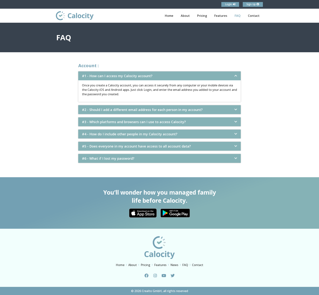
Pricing (202, 16)
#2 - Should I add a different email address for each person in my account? (142, 109)
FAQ (238, 16)
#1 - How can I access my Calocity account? (117, 76)
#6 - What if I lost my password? (108, 158)
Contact (254, 16)
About (185, 16)
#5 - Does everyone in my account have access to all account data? (136, 146)
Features (220, 16)
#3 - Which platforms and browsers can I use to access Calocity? (134, 122)
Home (169, 16)
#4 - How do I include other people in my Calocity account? (129, 134)
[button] (159, 75)
